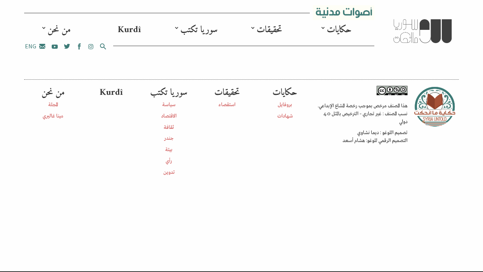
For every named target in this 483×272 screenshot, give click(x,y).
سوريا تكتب (199, 30)
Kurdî (129, 30)
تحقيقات (269, 30)
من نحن (59, 30)
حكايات (339, 30)
